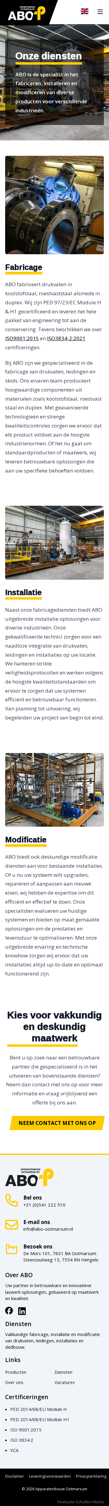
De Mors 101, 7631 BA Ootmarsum (59, 1253)
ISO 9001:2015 (25, 1430)
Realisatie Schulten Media (80, 1501)
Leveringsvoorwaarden (50, 1476)
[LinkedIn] (22, 1311)
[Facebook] (9, 1311)
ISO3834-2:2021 (66, 338)
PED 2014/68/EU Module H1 (40, 1419)
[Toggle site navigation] (100, 11)
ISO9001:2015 (22, 338)
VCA (14, 1450)
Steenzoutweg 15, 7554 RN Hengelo (60, 1260)
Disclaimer (14, 1476)
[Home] (27, 12)
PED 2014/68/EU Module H (38, 1409)
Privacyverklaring (91, 1476)
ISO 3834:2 (21, 1440)
